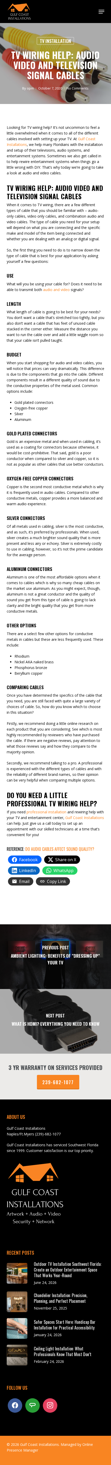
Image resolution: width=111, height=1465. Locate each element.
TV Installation (55, 41)
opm (30, 88)
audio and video (56, 289)
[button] (101, 11)
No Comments (78, 88)
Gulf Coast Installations (84, 817)
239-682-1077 (58, 1082)
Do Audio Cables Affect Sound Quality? (59, 849)
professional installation (46, 811)
